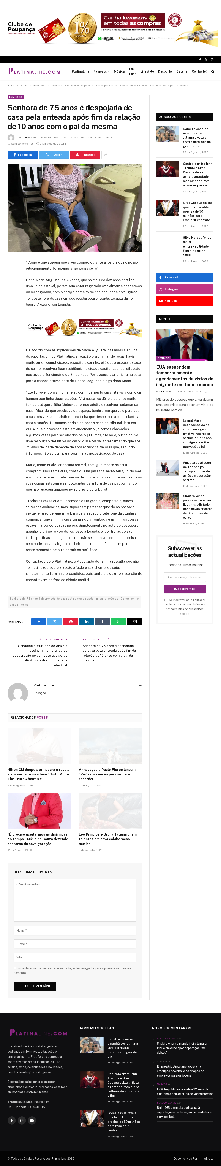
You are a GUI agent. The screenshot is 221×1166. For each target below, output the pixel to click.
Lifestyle (147, 71)
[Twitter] (12, 284)
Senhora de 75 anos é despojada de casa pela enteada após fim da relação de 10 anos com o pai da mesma (74, 601)
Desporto (165, 71)
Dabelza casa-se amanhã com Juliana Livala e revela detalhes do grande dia (197, 137)
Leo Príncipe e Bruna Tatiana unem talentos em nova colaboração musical (108, 839)
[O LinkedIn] (12, 295)
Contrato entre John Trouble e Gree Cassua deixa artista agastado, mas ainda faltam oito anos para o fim (198, 174)
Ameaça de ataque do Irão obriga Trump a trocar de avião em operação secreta (197, 471)
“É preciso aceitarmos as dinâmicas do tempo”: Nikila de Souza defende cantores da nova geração (38, 839)
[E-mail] (12, 317)
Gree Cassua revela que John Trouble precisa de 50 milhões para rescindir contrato (197, 211)
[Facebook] (12, 273)
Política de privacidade (189, 609)
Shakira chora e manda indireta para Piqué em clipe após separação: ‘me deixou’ (182, 1048)
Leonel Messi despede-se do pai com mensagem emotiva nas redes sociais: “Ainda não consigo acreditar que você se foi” (197, 433)
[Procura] (212, 71)
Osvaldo (166, 391)
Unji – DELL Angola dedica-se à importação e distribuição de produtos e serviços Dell (184, 1112)
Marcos (162, 1084)
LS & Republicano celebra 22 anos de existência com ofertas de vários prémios (185, 1092)
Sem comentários (22, 143)
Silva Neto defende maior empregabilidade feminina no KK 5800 (197, 246)
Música (119, 71)
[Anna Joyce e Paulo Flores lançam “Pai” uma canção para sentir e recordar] (110, 746)
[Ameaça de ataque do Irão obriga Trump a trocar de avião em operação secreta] (167, 468)
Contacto (199, 71)
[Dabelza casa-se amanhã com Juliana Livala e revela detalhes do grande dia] (167, 134)
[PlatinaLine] (34, 71)
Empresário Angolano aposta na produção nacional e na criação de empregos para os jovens (180, 1071)
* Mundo (163, 358)
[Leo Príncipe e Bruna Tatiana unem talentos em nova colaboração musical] (110, 811)
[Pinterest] (12, 306)
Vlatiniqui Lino (166, 1038)
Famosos (100, 71)
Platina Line (29, 137)
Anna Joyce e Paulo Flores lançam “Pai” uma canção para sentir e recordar (107, 774)
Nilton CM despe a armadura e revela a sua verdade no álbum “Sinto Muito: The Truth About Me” (39, 774)
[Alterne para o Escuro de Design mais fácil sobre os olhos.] (205, 71)
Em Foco (132, 71)
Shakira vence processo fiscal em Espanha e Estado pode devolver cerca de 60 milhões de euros (198, 506)
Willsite (208, 1158)
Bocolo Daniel (166, 1102)
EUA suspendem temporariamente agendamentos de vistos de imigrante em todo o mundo (184, 375)
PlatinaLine (80, 71)
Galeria (182, 71)
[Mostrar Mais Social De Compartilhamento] (105, 155)
